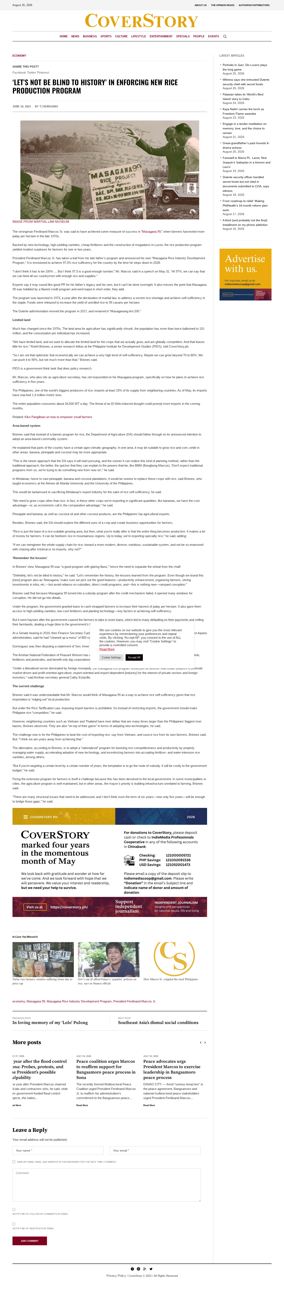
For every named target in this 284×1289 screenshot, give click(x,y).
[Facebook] (132, 1268)
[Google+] (144, 1268)
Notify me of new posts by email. (33, 1228)
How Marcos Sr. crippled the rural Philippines (171, 979)
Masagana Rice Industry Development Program (79, 1001)
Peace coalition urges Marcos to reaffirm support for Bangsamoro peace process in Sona (42, 1069)
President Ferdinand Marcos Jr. (134, 1001)
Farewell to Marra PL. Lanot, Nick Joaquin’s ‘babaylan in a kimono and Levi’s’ (246, 162)
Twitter (31, 72)
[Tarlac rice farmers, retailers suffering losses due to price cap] (43, 959)
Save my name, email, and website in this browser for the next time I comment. (67, 1162)
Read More (18, 1105)
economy (18, 1001)
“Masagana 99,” (152, 231)
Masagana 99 (36, 1001)
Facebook (19, 72)
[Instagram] (138, 1268)
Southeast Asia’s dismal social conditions (158, 1022)
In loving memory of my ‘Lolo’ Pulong (50, 1022)
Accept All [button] (134, 657)
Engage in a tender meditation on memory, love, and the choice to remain (245, 128)
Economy (19, 55)
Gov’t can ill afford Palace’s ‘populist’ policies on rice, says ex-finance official (107, 981)
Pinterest (43, 72)
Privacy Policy (116, 1275)
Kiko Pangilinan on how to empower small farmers (58, 417)
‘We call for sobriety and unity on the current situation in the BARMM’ (176, 1067)
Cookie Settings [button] (111, 657)
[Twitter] (150, 1268)
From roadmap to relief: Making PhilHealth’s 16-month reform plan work (245, 205)
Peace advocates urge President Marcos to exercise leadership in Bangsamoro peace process (108, 1069)
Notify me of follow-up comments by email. (40, 1214)
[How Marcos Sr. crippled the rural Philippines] (174, 959)
